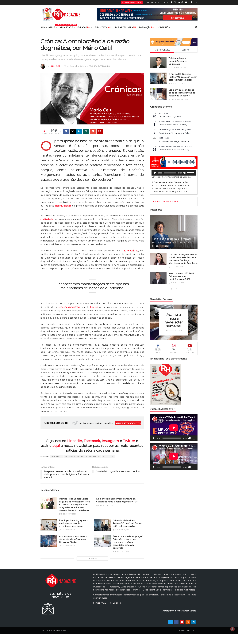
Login (195, 2)
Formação (146, 27)
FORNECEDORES (125, 27)
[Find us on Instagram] (182, 2)
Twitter (129, 441)
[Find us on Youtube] (186, 2)
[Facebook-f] (176, 622)
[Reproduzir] (155, 172)
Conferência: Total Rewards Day (174, 149)
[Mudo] (184, 172)
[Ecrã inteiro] (194, 438)
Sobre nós (163, 27)
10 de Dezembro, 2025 (74, 66)
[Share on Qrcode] (100, 131)
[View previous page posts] (171, 289)
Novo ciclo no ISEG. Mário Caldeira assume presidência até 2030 (182, 276)
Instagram (110, 441)
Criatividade (56, 456)
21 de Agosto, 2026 (68, 514)
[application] (174, 173)
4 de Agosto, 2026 (177, 267)
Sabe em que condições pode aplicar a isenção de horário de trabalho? (182, 93)
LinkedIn (74, 441)
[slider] (191, 172)
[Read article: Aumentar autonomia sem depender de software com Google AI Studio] (48, 541)
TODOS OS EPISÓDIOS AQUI (167, 201)
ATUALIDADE (66, 27)
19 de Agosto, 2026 (68, 530)
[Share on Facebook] (66, 131)
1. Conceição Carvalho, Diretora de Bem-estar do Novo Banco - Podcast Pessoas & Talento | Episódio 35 (171, 182)
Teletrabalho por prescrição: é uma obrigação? (178, 61)
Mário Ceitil (55, 66)
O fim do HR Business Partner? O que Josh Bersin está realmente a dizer (127, 523)
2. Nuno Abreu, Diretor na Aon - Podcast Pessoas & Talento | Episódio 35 (171, 185)
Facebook (92, 441)
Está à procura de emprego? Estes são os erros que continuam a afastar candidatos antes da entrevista (128, 542)
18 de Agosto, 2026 (68, 546)
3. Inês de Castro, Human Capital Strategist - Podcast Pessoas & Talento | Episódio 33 (171, 188)
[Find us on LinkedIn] (179, 2)
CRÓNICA (93, 66)
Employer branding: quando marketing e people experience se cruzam (73, 523)
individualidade (93, 456)
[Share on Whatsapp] (86, 131)
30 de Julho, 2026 (177, 283)
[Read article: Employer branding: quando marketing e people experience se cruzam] (48, 525)
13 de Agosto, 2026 (161, 246)
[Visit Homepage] (61, 14)
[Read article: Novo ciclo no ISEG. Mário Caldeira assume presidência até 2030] (158, 278)
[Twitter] (170, 622)
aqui (56, 445)
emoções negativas (74, 456)
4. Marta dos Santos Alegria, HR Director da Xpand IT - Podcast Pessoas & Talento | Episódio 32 (171, 191)
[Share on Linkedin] (79, 131)
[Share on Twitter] (73, 131)
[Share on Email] (93, 131)
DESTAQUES (104, 66)
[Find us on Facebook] (171, 2)
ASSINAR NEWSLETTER (131, 2)
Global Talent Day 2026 (170, 116)
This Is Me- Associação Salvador (174, 141)
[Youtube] (182, 622)
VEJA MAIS (92, 559)
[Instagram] (188, 622)
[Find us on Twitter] (175, 2)
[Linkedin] (193, 622)
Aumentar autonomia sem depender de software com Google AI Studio (73, 539)
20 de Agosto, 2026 (105, 505)
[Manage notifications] (232, 629)
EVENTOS (83, 27)
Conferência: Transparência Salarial (175, 133)
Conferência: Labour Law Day (173, 124)
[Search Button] (196, 27)
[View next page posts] (176, 289)
